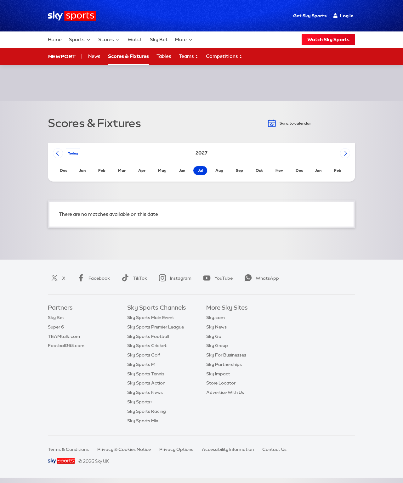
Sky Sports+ (139, 402)
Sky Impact (218, 374)
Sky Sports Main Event (150, 317)
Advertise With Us (225, 392)
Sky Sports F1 (141, 364)
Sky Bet (159, 39)
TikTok (140, 278)
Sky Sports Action (146, 383)
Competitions (222, 56)
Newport (62, 56)
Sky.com (215, 317)
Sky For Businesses (226, 355)
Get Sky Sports (309, 16)
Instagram (180, 278)
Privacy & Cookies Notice (124, 449)
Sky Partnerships (224, 364)
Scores (106, 39)
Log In (347, 16)
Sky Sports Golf (143, 355)
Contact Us (274, 449)
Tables (163, 56)
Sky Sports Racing (146, 411)
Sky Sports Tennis (145, 374)
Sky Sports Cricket (147, 345)
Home (55, 39)
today (73, 153)
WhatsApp (267, 278)
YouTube (223, 278)
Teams (187, 56)
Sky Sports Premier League (155, 327)
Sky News (216, 327)
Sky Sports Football (148, 336)
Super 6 (56, 327)
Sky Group (217, 345)
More (181, 39)
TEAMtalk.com (64, 336)
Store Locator (221, 383)
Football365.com (66, 345)
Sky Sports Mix (142, 420)
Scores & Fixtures (128, 56)
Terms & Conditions (68, 449)
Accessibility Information (228, 449)
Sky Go (213, 336)
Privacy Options (176, 449)
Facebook (99, 278)
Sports (77, 39)
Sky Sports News (145, 392)
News (94, 56)
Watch (135, 39)
